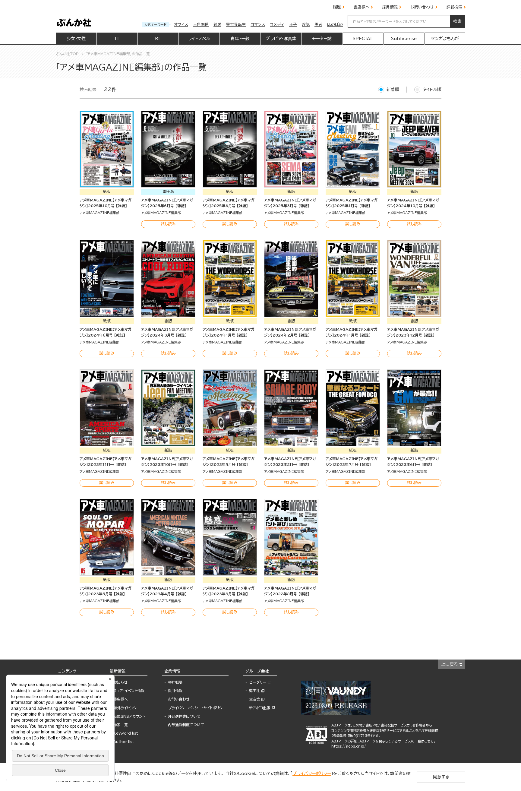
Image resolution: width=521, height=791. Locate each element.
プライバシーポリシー (311, 773)
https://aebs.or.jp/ (348, 746)
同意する (441, 777)
